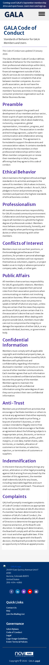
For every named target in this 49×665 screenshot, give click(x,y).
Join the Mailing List (15, 614)
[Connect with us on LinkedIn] (17, 591)
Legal (8, 635)
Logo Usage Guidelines (17, 638)
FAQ (8, 611)
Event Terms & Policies (17, 642)
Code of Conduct (14, 632)
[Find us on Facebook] (11, 591)
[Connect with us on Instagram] (23, 591)
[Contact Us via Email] (36, 591)
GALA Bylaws (12, 629)
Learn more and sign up (35, 6)
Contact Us (11, 607)
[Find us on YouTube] (30, 591)
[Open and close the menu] (36, 14)
